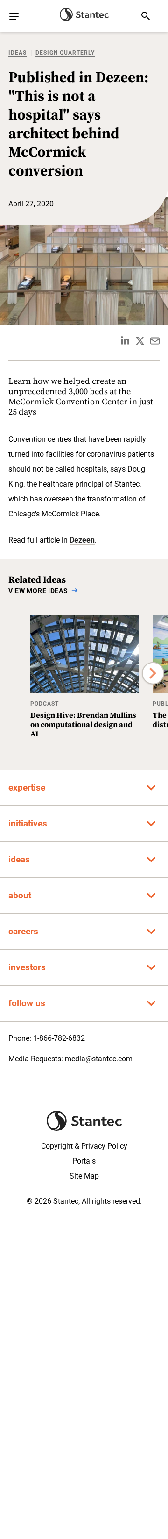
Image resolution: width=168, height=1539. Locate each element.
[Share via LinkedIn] (125, 341)
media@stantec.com (99, 1058)
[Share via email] (155, 341)
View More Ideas (38, 590)
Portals (84, 1161)
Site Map (84, 1176)
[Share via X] (140, 341)
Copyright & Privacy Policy (84, 1146)
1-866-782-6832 (59, 1038)
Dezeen (82, 540)
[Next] (153, 673)
